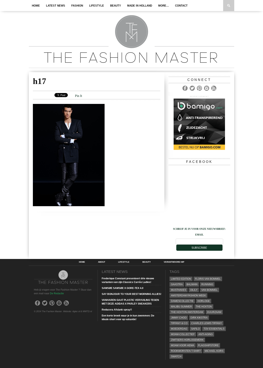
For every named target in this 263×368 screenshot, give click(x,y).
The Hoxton (204, 306)
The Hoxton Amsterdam (187, 312)
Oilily (193, 290)
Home (36, 5)
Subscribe (199, 247)
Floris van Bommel (208, 278)
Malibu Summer (181, 306)
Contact (181, 5)
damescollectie (182, 301)
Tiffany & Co (179, 323)
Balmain (192, 284)
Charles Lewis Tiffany (206, 323)
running (207, 284)
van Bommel (209, 290)
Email (199, 234)
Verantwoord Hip (174, 262)
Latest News (55, 5)
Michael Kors (214, 351)
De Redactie (57, 293)
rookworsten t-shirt (186, 351)
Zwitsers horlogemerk (187, 339)
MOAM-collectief (183, 334)
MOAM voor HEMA (182, 345)
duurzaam (214, 312)
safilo (195, 328)
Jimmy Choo (179, 317)
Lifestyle (96, 5)
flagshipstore (208, 345)
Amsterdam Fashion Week (188, 295)
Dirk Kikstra (199, 317)
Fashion (77, 5)
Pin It (78, 95)
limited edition (181, 278)
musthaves (178, 290)
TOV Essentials (214, 328)
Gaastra (177, 284)
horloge (203, 301)
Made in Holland (139, 5)
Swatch (176, 356)
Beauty (115, 5)
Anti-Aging (205, 334)
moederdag (179, 328)
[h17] (69, 205)
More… (163, 5)
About (101, 262)
